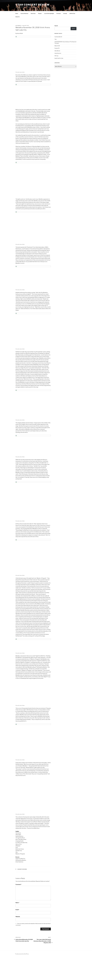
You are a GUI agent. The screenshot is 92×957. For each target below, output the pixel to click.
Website (18, 916)
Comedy (65, 13)
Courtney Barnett (58, 36)
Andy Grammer (58, 53)
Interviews (33, 13)
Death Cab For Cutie (59, 58)
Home (16, 13)
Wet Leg (56, 55)
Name (17, 902)
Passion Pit (57, 48)
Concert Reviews (24, 13)
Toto (56, 39)
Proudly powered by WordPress (22, 953)
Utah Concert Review (33, 4)
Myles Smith (57, 45)
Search (56, 25)
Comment (19, 884)
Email (17, 909)
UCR (28, 25)
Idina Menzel (57, 50)
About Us (17, 16)
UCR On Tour (72, 13)
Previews (59, 13)
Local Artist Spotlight (49, 13)
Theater (40, 13)
